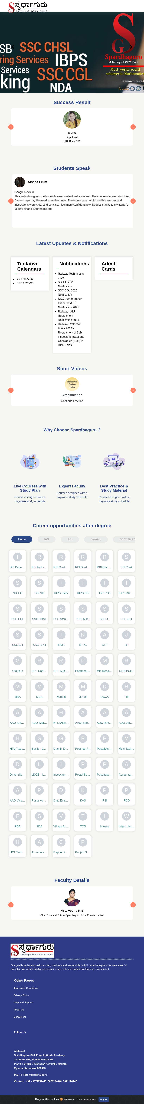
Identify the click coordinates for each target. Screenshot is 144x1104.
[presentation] (11, 127)
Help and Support (23, 1002)
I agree (103, 1099)
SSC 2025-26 (24, 279)
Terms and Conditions (26, 988)
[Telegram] (49, 1041)
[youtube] (34, 1041)
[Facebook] (18, 1041)
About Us (19, 1009)
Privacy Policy (21, 995)
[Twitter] (42, 1041)
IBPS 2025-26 (24, 283)
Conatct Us (20, 1016)
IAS (46, 539)
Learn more (89, 1099)
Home (22, 539)
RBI (69, 539)
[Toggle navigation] (127, 6)
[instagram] (26, 1041)
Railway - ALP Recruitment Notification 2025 (68, 315)
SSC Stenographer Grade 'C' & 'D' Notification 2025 (70, 303)
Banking (96, 539)
